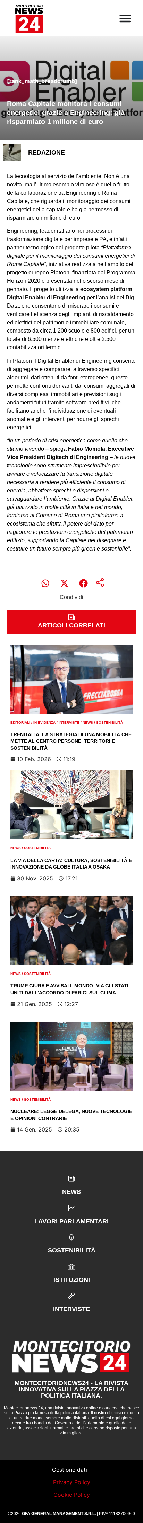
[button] (45, 583)
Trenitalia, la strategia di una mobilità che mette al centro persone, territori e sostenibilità (71, 741)
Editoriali (20, 722)
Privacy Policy (71, 1482)
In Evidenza (44, 722)
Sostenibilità (109, 722)
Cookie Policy (71, 1494)
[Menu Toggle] (125, 18)
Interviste (69, 722)
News (88, 722)
